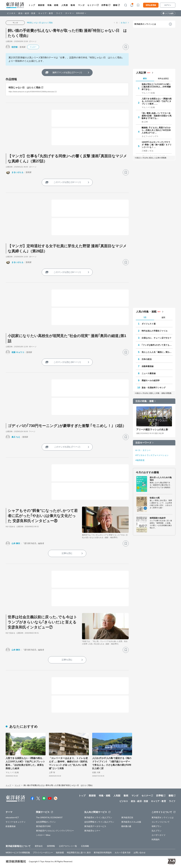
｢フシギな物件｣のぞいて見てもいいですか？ (157, 345)
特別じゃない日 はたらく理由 (24, 87)
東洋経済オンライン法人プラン (98, 817)
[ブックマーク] (126, 47)
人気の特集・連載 (146, 311)
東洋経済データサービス (95, 826)
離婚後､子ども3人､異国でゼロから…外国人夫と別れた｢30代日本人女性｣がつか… (156, 130)
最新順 (41, 5)
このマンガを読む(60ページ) (67, 362)
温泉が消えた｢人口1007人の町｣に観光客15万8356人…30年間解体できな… (156, 86)
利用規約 (156, 839)
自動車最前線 (148, 366)
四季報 (104, 5)
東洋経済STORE (43, 826)
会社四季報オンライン (46, 822)
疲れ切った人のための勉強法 (161, 478)
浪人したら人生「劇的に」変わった (157, 352)
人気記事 (141, 72)
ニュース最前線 (149, 373)
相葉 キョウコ (18, 352)
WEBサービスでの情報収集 (18, 852)
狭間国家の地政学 (158, 518)
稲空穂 (15, 47)
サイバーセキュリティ (16, 822)
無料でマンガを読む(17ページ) (67, 72)
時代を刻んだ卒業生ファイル (155, 331)
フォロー (33, 47)
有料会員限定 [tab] (163, 78)
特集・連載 (53, 5)
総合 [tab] (145, 78)
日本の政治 (147, 359)
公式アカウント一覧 (68, 846)
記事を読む (67, 553)
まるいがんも (18, 172)
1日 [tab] (145, 317)
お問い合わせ (140, 852)
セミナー (91, 5)
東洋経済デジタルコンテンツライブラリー (55, 831)
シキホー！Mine (43, 835)
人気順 (64, 5)
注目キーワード (143, 442)
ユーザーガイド (159, 835)
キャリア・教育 (45, 13)
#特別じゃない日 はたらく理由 (40, 23)
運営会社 (39, 846)
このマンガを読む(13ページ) (67, 182)
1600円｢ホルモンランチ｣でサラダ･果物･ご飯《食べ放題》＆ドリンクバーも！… (157, 144)
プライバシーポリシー (43, 852)
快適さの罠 (155, 498)
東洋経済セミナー (92, 831)
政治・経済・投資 (26, 13)
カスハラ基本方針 (123, 852)
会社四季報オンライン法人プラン (99, 822)
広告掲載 (85, 846)
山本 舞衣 (16, 543)
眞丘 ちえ (16, 437)
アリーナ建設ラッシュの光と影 (152, 429)
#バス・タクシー (143, 450)
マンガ (81, 5)
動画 (73, 5)
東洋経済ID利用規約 (103, 852)
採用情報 (51, 846)
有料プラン (157, 826)
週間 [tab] (163, 317)
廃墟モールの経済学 (151, 380)
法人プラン (157, 831)
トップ (32, 5)
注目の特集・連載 (144, 401)
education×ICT (12, 817)
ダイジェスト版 (149, 324)
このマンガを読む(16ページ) (67, 272)
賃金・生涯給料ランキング (154, 387)
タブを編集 (169, 13)
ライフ (59, 13)
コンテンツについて (161, 822)
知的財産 (60, 852)
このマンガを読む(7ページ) (67, 447)
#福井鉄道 (140, 460)
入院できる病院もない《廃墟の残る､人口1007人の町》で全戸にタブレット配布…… (157, 101)
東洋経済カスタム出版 (131, 822)
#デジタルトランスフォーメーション (152, 455)
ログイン (167, 5)
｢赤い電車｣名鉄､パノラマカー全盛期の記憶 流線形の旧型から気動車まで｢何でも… (157, 115)
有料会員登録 (151, 5)
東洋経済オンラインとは (145, 24)
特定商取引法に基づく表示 (79, 852)
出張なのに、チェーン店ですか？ (157, 338)
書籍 (115, 5)
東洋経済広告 (127, 817)
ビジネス (11, 13)
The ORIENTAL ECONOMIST (49, 817)
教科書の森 (126, 826)
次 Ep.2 (124, 23)
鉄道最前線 (11, 826)
